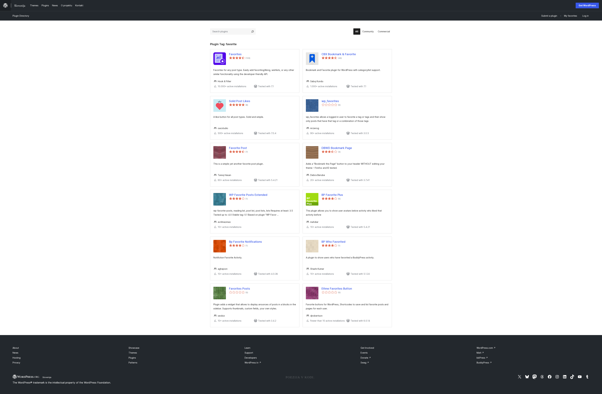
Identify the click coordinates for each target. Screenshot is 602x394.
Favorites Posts (239, 288)
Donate (366, 357)
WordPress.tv (253, 362)
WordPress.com (486, 347)
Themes (133, 352)
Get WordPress (587, 5)
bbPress (482, 357)
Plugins (132, 357)
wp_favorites (330, 101)
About (16, 347)
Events (364, 352)
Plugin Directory (21, 15)
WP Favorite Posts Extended (248, 194)
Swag (365, 362)
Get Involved (367, 347)
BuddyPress (484, 362)
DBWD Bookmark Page (337, 148)
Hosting (17, 357)
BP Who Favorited (333, 241)
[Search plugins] (252, 31)
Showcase (134, 347)
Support (249, 352)
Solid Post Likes (239, 101)
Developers (251, 357)
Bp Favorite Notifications (245, 241)
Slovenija (46, 377)
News (15, 352)
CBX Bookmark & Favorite (339, 54)
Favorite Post (238, 148)
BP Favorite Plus (332, 194)
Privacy (16, 362)
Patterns (133, 362)
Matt (480, 352)
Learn (247, 347)
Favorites (235, 54)
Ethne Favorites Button (337, 288)
